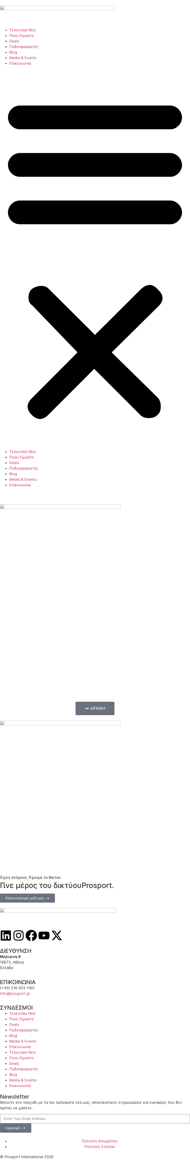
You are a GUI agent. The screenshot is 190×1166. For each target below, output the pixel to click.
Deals (14, 41)
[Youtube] (44, 935)
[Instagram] (18, 935)
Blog (13, 52)
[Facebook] (31, 935)
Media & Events (22, 57)
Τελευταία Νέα (22, 30)
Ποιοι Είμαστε (21, 35)
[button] (95, 257)
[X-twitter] (57, 935)
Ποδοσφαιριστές (23, 46)
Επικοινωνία (20, 63)
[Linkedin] (6, 935)
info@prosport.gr (15, 993)
